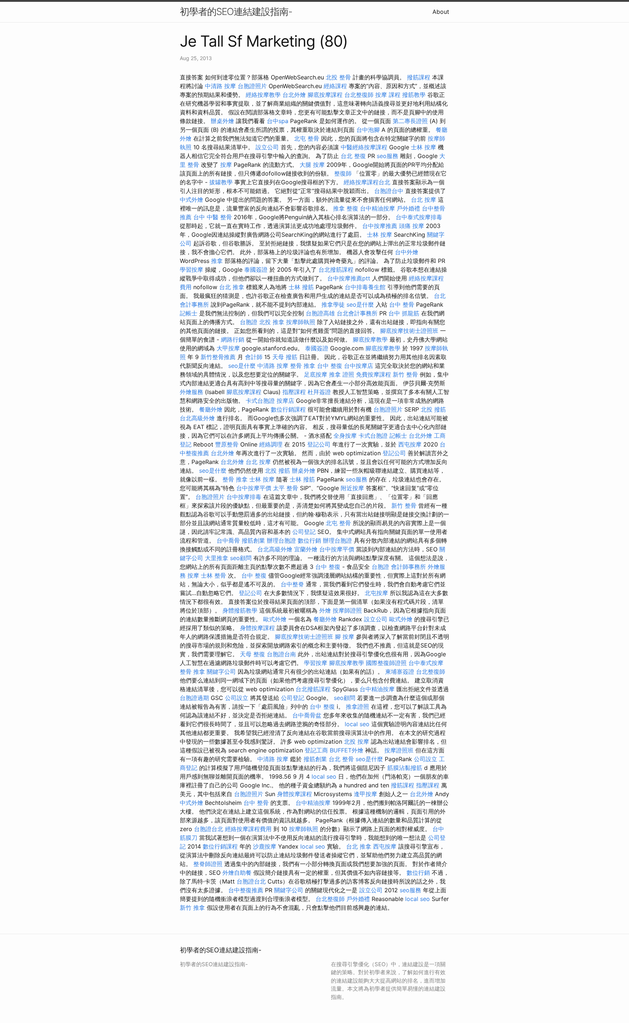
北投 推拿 (271, 322)
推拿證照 (357, 706)
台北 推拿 (231, 287)
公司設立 (236, 697)
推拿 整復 (345, 208)
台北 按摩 (423, 199)
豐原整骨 (226, 444)
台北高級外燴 (197, 418)
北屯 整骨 (306, 138)
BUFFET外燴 (346, 750)
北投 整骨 (338, 77)
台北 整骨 (341, 759)
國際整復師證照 (386, 662)
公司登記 (304, 531)
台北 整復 (353, 156)
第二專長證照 (410, 121)
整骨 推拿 (302, 365)
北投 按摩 (356, 741)
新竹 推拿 (192, 907)
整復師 (343, 173)
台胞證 (248, 322)
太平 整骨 (285, 488)
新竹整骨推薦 (218, 357)
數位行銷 (309, 540)
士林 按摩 (423, 147)
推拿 (217, 260)
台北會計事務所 (357, 313)
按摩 (226, 164)
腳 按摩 (344, 636)
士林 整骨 (213, 575)
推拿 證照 (341, 374)
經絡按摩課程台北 (367, 182)
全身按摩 (345, 435)
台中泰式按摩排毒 (419, 217)
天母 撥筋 (284, 357)
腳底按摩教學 (370, 339)
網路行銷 (232, 339)
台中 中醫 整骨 (212, 217)
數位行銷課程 (288, 409)
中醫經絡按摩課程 (364, 147)
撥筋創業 (253, 540)
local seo (357, 724)
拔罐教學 (221, 182)
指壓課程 (294, 392)
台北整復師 (358, 94)
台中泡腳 (368, 129)
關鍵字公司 (221, 671)
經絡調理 (270, 444)
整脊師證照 (207, 863)
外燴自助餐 (237, 872)
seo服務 (387, 156)
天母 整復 (252, 654)
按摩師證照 (347, 610)
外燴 (325, 610)
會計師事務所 (408, 566)
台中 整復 (329, 365)
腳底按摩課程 (325, 94)
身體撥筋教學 (239, 610)
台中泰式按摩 (425, 662)
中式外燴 (191, 199)
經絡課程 (335, 86)
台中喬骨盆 (306, 715)
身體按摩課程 (257, 627)
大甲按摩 (228, 348)
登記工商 (316, 750)
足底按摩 (315, 374)
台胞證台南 (281, 654)
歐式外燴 (274, 619)
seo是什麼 (360, 304)
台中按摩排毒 (243, 496)
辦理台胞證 (281, 540)
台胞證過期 (194, 697)
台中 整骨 (401, 304)
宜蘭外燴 (305, 549)
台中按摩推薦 (379, 225)
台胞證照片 (252, 86)
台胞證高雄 (320, 313)
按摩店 (285, 400)
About (440, 11)
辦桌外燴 (222, 121)
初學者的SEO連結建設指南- (236, 11)
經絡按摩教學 (263, 94)
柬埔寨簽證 (399, 671)
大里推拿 (216, 558)
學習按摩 (191, 269)
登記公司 (319, 444)
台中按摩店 (358, 365)
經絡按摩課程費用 (248, 829)
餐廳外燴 (210, 409)
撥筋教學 (414, 94)
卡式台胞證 (260, 400)
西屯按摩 (410, 444)
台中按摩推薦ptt (348, 278)
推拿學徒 (333, 304)
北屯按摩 (376, 593)
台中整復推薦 (245, 890)
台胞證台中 (388, 190)
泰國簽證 (256, 269)
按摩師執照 (300, 322)
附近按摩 (352, 488)
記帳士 (188, 313)
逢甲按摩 (365, 794)
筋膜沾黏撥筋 (404, 767)
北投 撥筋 (433, 409)
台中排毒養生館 (365, 287)
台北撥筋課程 (336, 269)
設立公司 (267, 147)
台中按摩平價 (253, 488)
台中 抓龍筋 (403, 313)
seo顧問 (241, 558)
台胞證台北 (208, 829)
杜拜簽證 (319, 392)
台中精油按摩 (377, 208)
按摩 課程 (387, 94)
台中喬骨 (228, 540)
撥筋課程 (418, 77)
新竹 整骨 (405, 374)
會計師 (253, 357)
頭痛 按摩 (411, 225)
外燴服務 (191, 392)
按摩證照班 (399, 750)
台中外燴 (406, 252)
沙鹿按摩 (264, 846)
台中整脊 (292, 584)
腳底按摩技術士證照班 (409, 330)
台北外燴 (294, 94)
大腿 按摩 (312, 164)
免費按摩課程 (373, 374)
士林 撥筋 (301, 287)
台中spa (277, 121)
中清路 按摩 (220, 86)
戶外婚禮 (408, 208)
